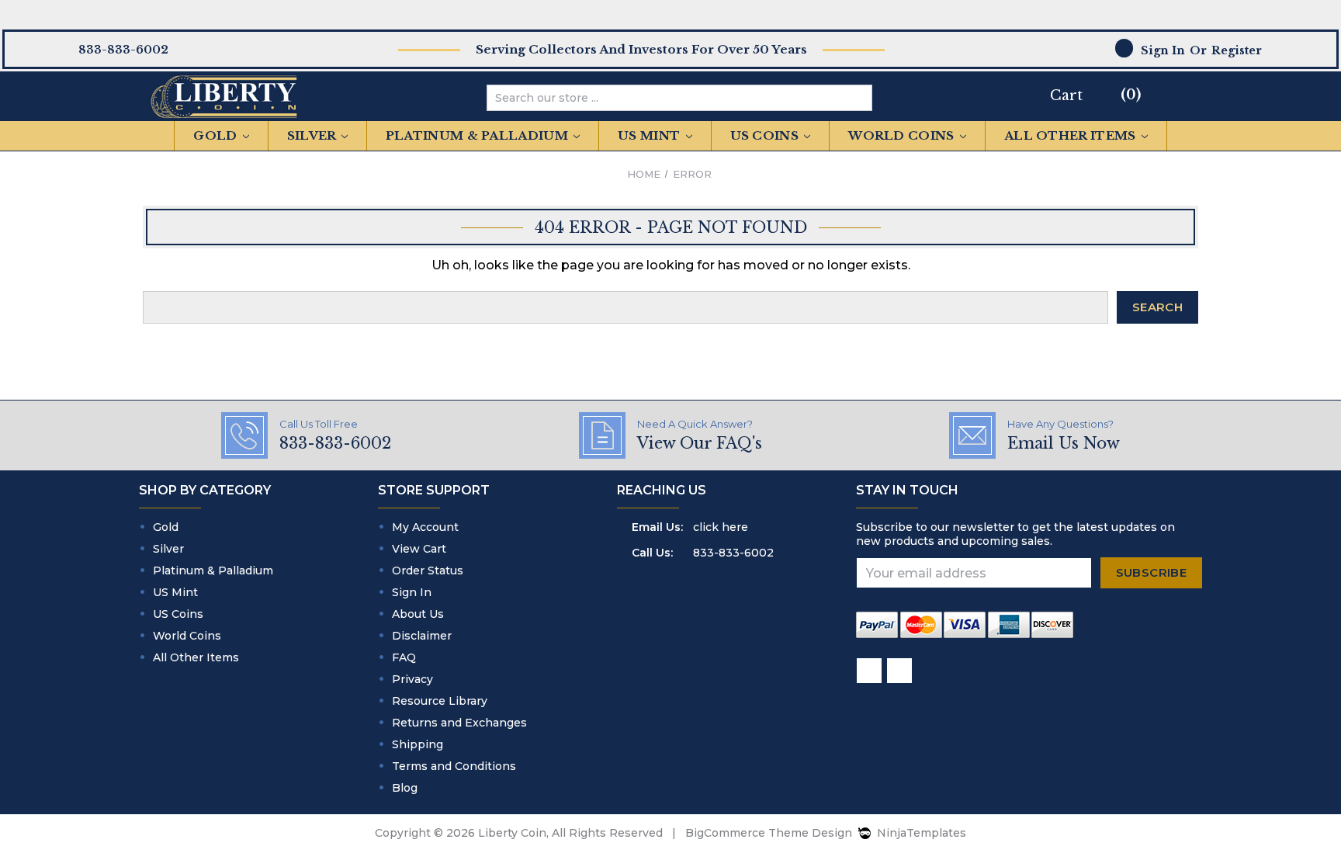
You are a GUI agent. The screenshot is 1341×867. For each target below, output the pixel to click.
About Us (418, 614)
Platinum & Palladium (478, 135)
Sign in (1163, 50)
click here (720, 527)
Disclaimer (422, 636)
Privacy (412, 679)
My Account (425, 527)
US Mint (650, 135)
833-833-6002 (733, 553)
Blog (405, 788)
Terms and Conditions (454, 766)
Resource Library (439, 701)
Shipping (417, 744)
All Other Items (1071, 135)
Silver (313, 135)
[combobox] (667, 97)
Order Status (427, 570)
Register (1236, 50)
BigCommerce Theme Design (768, 833)
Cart (1066, 95)
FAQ (404, 657)
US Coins (766, 135)
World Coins (903, 135)
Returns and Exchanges (459, 723)
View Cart (419, 549)
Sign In (411, 592)
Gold (217, 135)
